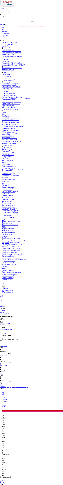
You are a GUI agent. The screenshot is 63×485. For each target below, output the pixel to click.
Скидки (3, 29)
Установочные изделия (4, 233)
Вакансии (4, 36)
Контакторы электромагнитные (6, 134)
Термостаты (3, 219)
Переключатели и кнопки (5, 162)
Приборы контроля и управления (6, 164)
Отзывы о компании (5, 35)
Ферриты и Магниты (4, 266)
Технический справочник (5, 31)
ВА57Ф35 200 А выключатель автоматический (7, 292)
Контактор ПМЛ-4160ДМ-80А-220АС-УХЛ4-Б (7, 290)
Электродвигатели (4, 268)
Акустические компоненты (5, 41)
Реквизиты (4, 37)
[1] (0, 319)
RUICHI (1, 301)
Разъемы (3, 183)
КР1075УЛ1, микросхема (3, 374)
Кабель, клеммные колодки (5, 114)
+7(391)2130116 (2, 8)
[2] (1, 319)
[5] (3, 319)
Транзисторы (3, 231)
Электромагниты (4, 273)
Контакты (3, 38)
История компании (5, 32)
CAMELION (1, 295)
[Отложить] (0, 373)
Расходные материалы (4, 185)
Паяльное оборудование (5, 157)
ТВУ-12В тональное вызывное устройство (7, 288)
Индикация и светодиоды (5, 77)
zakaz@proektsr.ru (7, 24)
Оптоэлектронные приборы (5, 151)
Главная (3, 27)
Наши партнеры (5, 34)
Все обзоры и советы (3, 310)
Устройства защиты (4, 236)
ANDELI (1, 296)
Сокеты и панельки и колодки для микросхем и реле (8, 209)
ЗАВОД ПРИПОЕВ (2, 306)
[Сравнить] (1, 354)
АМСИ (1, 305)
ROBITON (1, 300)
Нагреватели (3, 144)
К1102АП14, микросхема (3, 365)
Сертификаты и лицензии (6, 33)
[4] (2, 319)
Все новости (1, 385)
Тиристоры (3, 226)
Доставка (3, 30)
